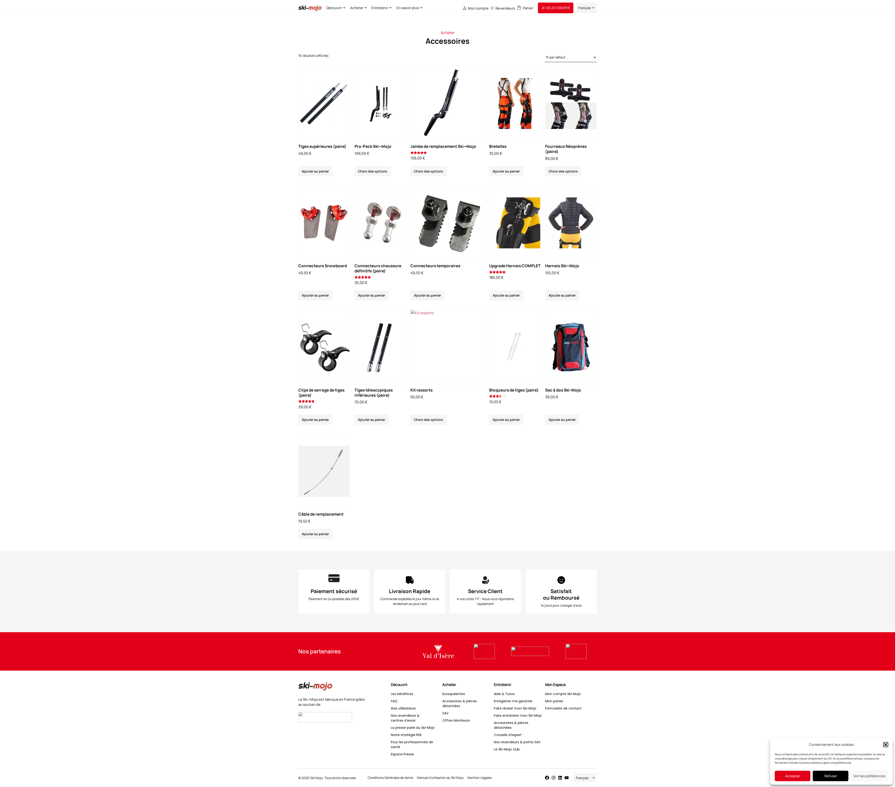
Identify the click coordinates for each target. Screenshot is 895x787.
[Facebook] (547, 778)
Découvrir (334, 7)
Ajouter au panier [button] (315, 171)
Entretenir (380, 7)
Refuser (830, 775)
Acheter (356, 7)
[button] (885, 744)
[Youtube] (567, 778)
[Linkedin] (560, 778)
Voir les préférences (869, 775)
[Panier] (519, 8)
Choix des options (372, 171)
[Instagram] (553, 778)
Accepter (792, 775)
